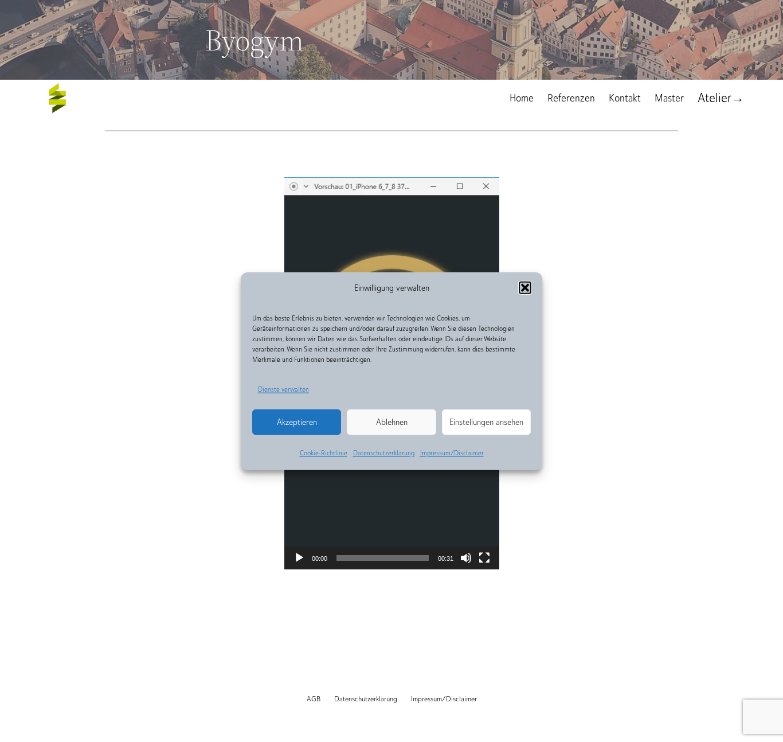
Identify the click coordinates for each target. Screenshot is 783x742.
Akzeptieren (297, 422)
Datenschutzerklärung (383, 453)
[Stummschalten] (466, 558)
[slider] (382, 558)
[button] (525, 288)
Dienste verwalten (283, 389)
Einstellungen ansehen (486, 422)
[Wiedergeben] (299, 558)
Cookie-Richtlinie (323, 453)
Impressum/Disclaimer (452, 453)
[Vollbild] (484, 558)
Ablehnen (392, 422)
